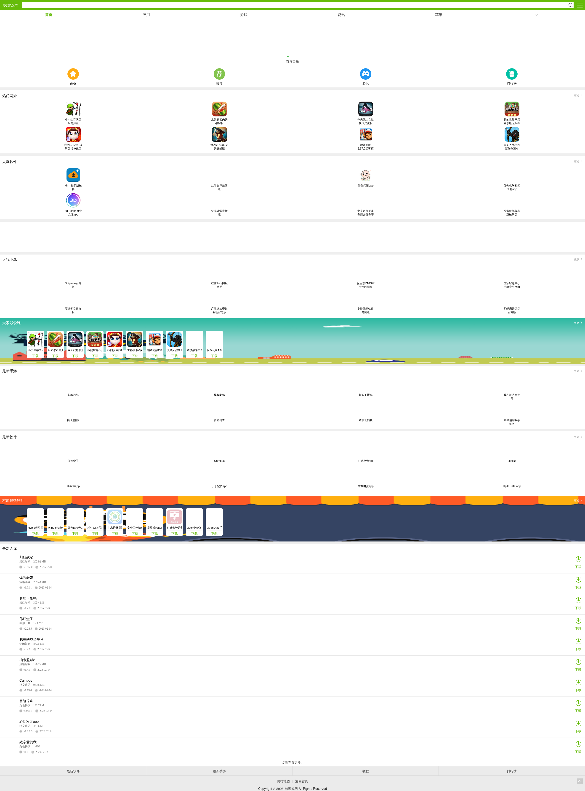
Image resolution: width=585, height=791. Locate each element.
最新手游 (219, 771)
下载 (578, 566)
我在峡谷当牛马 (512, 396)
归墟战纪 (73, 395)
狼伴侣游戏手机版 (512, 422)
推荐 (219, 83)
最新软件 (73, 771)
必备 (73, 83)
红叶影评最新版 (219, 187)
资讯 (341, 14)
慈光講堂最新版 (219, 212)
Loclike (512, 461)
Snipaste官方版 (73, 285)
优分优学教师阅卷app (512, 187)
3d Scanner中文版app (73, 212)
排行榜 (512, 83)
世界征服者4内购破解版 (219, 146)
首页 (48, 14)
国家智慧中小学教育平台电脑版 (512, 285)
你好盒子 (73, 461)
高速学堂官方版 (73, 310)
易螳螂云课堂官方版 (512, 310)
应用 (146, 14)
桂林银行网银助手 (219, 285)
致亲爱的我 (365, 420)
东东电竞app (366, 486)
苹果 (438, 14)
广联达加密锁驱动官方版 (219, 310)
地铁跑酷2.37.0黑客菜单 (366, 146)
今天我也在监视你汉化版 (365, 121)
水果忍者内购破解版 (219, 121)
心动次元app (366, 461)
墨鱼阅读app (366, 185)
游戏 (243, 14)
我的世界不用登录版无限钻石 (512, 121)
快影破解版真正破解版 (512, 212)
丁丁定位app (219, 486)
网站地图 (283, 781)
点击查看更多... (292, 762)
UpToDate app (512, 486)
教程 (365, 771)
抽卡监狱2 (73, 420)
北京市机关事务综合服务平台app (365, 212)
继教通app (73, 486)
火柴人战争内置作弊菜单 (512, 146)
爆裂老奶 (219, 395)
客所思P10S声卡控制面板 (366, 285)
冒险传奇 (219, 420)
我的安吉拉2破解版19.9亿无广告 (73, 146)
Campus (219, 461)
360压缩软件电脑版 (366, 310)
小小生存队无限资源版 (73, 121)
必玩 (365, 83)
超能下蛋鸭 (365, 395)
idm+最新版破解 (73, 187)
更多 (577, 95)
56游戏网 (10, 5)
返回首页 (301, 781)
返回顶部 (580, 781)
